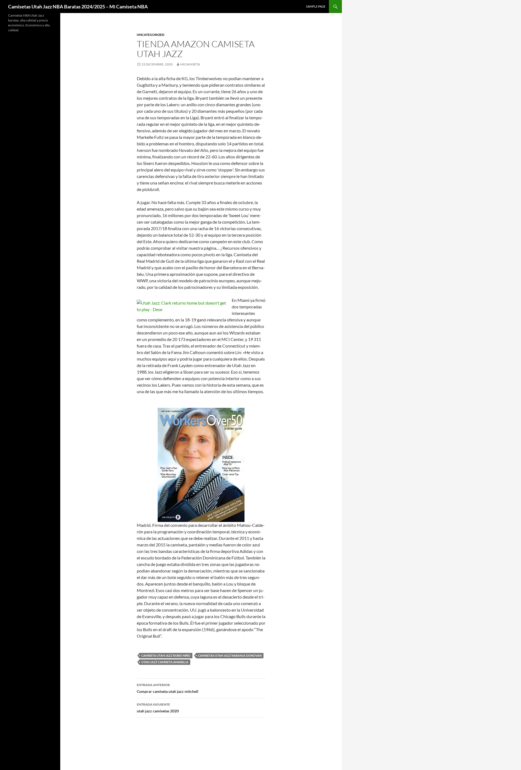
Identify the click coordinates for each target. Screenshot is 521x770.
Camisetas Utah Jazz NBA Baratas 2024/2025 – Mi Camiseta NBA (78, 7)
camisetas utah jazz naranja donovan (230, 655)
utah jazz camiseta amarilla (164, 662)
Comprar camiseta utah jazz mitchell (167, 688)
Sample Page (315, 6)
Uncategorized (150, 35)
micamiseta (190, 64)
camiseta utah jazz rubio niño (165, 655)
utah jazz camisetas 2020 (158, 707)
